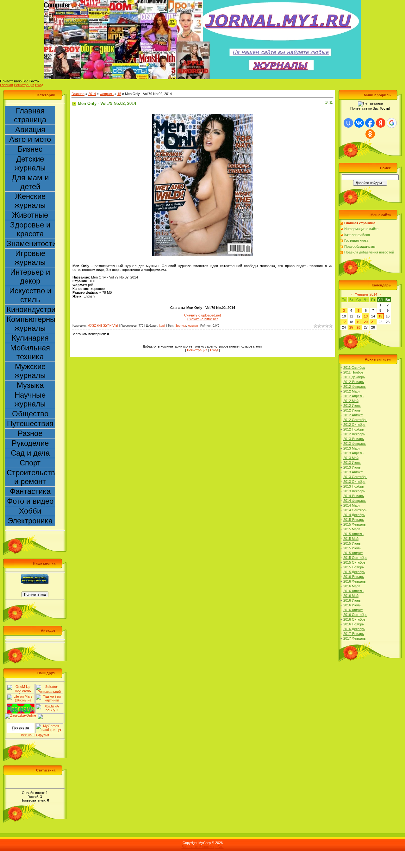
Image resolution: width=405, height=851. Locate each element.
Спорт (30, 462)
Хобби (30, 511)
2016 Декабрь (354, 629)
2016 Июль (352, 605)
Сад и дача (30, 453)
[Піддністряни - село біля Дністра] (51, 715)
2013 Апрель (353, 453)
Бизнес (30, 149)
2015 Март (351, 529)
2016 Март (351, 586)
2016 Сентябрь (355, 615)
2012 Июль (352, 410)
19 (358, 322)
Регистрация (24, 85)
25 (351, 327)
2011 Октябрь (354, 367)
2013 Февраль (354, 443)
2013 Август (353, 472)
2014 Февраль (354, 500)
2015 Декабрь (354, 572)
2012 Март (351, 391)
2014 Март (351, 505)
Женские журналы (30, 200)
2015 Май (350, 539)
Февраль (107, 94)
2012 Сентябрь (355, 420)
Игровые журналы (30, 257)
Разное (30, 433)
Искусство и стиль (30, 295)
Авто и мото (30, 139)
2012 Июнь (352, 405)
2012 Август (353, 415)
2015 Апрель (353, 534)
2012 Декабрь (354, 434)
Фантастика (30, 491)
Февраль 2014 (366, 294)
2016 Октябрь (354, 619)
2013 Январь (353, 439)
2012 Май (350, 401)
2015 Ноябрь (353, 567)
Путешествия (30, 423)
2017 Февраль (354, 638)
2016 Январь (353, 577)
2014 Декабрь (354, 515)
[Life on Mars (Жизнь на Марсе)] (20, 696)
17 (344, 322)
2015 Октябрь (354, 562)
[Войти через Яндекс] (380, 123)
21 (373, 322)
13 (366, 316)
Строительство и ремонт (31, 477)
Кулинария (30, 338)
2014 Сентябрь (355, 510)
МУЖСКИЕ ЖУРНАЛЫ (103, 325)
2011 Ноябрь (353, 372)
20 (366, 322)
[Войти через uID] (348, 123)
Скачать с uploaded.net (202, 315)
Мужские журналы (30, 371)
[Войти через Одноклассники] (370, 134)
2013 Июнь (352, 462)
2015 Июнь (352, 543)
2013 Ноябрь (353, 486)
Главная (6, 85)
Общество (30, 413)
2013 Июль (352, 467)
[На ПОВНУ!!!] (49, 705)
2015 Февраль (354, 524)
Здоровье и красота (30, 229)
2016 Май (350, 596)
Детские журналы (30, 163)
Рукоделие (30, 443)
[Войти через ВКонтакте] (359, 123)
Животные (30, 215)
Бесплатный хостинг (198, 846)
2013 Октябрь (354, 481)
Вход (39, 85)
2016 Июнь (352, 600)
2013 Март (351, 448)
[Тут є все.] (49, 696)
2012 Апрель (353, 396)
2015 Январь (353, 519)
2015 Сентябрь (355, 558)
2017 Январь (353, 634)
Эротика (180, 325)
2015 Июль (352, 548)
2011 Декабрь (354, 377)
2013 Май (350, 458)
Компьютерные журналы (31, 323)
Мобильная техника (30, 352)
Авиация (30, 129)
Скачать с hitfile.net (202, 319)
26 (358, 327)
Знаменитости (31, 243)
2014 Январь (353, 496)
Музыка (30, 385)
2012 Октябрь (354, 424)
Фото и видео (30, 501)
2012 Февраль (354, 386)
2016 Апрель (353, 591)
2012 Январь (353, 382)
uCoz (219, 846)
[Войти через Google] (392, 123)
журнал (193, 325)
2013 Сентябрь (355, 477)
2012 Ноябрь (353, 429)
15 (119, 94)
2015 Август (353, 553)
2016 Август (353, 610)
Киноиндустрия (31, 309)
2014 (92, 94)
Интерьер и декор (30, 276)
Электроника (30, 520)
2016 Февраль (354, 581)
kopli (162, 325)
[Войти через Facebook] (370, 123)
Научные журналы (30, 399)
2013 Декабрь (354, 491)
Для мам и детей (30, 182)
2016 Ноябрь (353, 624)
